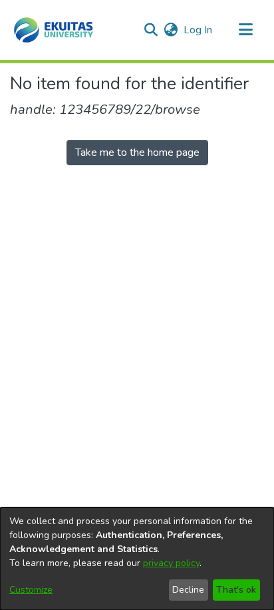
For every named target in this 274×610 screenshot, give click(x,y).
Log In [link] (198, 30)
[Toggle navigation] (245, 30)
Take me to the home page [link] (137, 152)
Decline (188, 589)
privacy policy (171, 563)
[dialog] (137, 558)
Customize (31, 589)
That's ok (236, 589)
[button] (53, 30)
